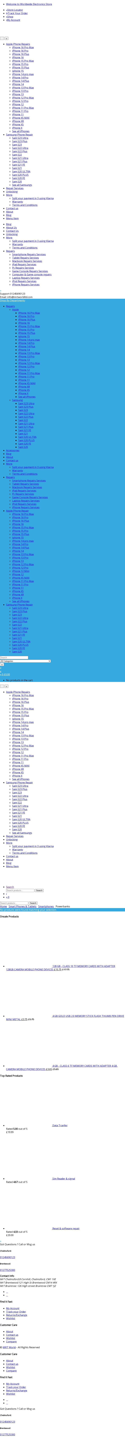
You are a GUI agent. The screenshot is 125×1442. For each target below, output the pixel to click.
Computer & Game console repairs (32, 274)
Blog (8, 215)
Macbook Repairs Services (27, 261)
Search (10, 887)
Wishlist (10, 1318)
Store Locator (15, 10)
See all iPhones (20, 131)
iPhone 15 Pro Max (23, 60)
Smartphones (46, 906)
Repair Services (14, 188)
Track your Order (16, 1311)
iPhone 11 (18, 114)
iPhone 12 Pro (20, 101)
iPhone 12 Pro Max (23, 97)
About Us (11, 227)
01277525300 (7, 1270)
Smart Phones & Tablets (22, 906)
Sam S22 (17, 154)
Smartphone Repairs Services (29, 254)
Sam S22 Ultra (20, 148)
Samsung (17, 400)
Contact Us (12, 231)
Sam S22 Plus (19, 151)
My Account (13, 20)
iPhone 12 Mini (20, 571)
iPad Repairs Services (24, 264)
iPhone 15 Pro (20, 64)
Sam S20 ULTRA (21, 171)
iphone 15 (18, 71)
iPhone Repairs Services (25, 284)
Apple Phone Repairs (18, 44)
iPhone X (17, 128)
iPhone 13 (18, 94)
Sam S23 (17, 144)
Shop (10, 16)
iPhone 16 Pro (20, 50)
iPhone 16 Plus (20, 54)
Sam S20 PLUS (20, 174)
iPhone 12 (18, 104)
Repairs (10, 251)
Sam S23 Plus (19, 141)
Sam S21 (17, 168)
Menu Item (12, 218)
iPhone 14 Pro (20, 77)
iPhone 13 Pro (20, 91)
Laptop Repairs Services (26, 278)
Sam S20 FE (18, 178)
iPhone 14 (18, 84)
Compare (11, 1341)
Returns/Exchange (16, 1315)
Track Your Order (18, 13)
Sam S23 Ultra (20, 138)
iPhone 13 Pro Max (23, 87)
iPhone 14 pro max (23, 74)
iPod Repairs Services (24, 281)
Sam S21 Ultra (20, 158)
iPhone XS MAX (20, 117)
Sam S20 (17, 181)
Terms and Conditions (25, 205)
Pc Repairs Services (23, 267)
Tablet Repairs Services (25, 257)
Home (3, 906)
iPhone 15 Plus (20, 67)
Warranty (17, 201)
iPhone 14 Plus (20, 81)
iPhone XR (18, 121)
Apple (15, 309)
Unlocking (12, 191)
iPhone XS (18, 124)
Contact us (12, 208)
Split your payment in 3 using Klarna (33, 198)
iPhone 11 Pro (20, 111)
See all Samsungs (22, 185)
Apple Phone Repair (17, 510)
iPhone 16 (18, 57)
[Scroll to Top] (1, 1440)
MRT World (9, 1347)
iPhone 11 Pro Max (23, 107)
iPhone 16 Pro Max (23, 47)
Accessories (12, 450)
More (9, 195)
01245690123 (7, 1257)
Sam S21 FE (18, 164)
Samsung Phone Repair (19, 134)
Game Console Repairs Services (30, 271)
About (9, 211)
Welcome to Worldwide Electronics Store (29, 4)
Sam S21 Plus (19, 161)
